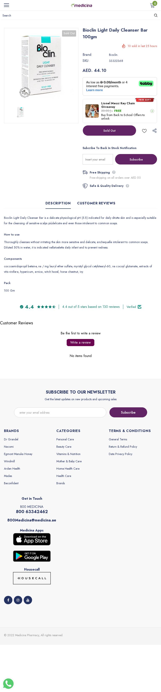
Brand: (87, 54)
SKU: (86, 61)
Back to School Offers (128, 115)
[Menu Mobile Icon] (6, 5)
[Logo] (81, 5)
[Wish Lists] (144, 130)
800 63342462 (32, 512)
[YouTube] (28, 600)
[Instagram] (18, 600)
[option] (41, 65)
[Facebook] (8, 600)
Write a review (80, 342)
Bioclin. (113, 55)
